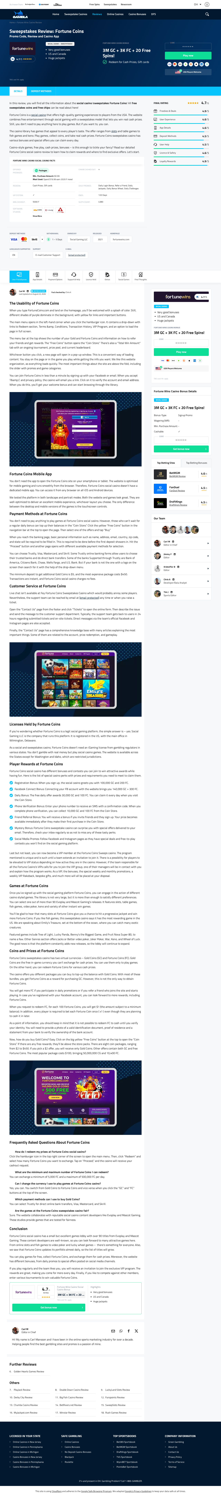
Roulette (69, 1462)
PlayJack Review (22, 1390)
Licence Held (91, 279)
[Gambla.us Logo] (29, 14)
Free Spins (94, 4)
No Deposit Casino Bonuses (78, 1452)
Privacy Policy (175, 1457)
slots (114, 131)
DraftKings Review (178, 504)
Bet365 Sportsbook (126, 1442)
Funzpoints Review (115, 1397)
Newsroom (126, 4)
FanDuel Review (177, 490)
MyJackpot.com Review (25, 1412)
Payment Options (55, 279)
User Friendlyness (19, 279)
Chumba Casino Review (26, 1405)
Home (55, 14)
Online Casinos (115, 14)
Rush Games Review (116, 1412)
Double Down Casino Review (74, 1390)
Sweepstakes (110, 4)
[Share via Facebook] (128, 1330)
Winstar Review (68, 1412)
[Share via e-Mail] (113, 1330)
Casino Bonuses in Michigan (26, 1466)
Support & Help (74, 279)
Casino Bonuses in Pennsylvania (28, 1462)
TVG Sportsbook (124, 1457)
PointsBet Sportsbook (127, 1466)
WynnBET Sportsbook (127, 1462)
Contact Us (173, 1452)
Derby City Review (23, 1397)
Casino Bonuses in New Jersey (27, 1457)
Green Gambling (176, 1442)
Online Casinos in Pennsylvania (28, 1447)
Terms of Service (176, 1462)
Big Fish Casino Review (71, 1397)
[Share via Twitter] (136, 1330)
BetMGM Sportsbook (127, 1447)
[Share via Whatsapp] (120, 1330)
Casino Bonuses (137, 14)
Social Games (123, 279)
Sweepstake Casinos (75, 14)
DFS (153, 14)
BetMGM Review (177, 476)
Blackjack (69, 1457)
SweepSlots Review (115, 1405)
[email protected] (76, 255)
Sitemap (172, 1466)
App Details (37, 279)
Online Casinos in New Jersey (27, 1442)
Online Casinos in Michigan (26, 1452)
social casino (38, 115)
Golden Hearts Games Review (29, 1371)
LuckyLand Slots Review (117, 1390)
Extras (107, 279)
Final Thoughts (141, 279)
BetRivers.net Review (71, 1405)
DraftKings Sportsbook (127, 1452)
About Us (172, 1447)
